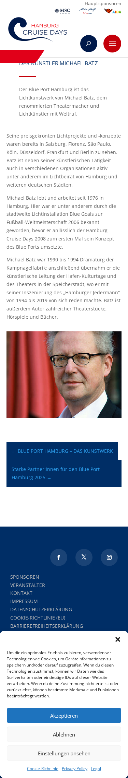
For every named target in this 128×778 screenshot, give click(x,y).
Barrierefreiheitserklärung (46, 626)
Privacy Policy (74, 768)
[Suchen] (88, 43)
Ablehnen (64, 734)
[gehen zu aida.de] (112, 12)
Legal (96, 768)
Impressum (24, 601)
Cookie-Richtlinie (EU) (37, 617)
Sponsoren (24, 577)
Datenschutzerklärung (41, 609)
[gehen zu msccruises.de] (62, 12)
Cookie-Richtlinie (42, 768)
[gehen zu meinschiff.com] (87, 12)
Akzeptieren (64, 715)
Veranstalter (27, 585)
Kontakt (21, 593)
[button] (117, 639)
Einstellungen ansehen (64, 753)
